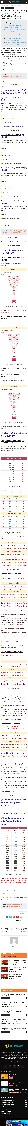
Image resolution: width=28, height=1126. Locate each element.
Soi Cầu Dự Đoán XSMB (7, 1104)
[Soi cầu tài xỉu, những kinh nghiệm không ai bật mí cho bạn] (4, 1083)
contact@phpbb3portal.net (16, 1062)
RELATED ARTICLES (8, 954)
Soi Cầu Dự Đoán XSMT (16, 5)
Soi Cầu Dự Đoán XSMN (5, 997)
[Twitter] (14, 1066)
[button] (26, 2)
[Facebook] (5, 1066)
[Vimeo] (18, 1066)
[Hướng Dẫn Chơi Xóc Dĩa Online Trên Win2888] (4, 1090)
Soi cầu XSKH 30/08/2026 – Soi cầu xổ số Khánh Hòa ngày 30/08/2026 (18, 969)
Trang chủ (3, 5)
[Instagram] (10, 1066)
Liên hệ (16, 1120)
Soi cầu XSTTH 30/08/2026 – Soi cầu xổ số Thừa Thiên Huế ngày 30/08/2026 (17, 962)
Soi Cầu (7, 5)
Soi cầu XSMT (4, 897)
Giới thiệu (12, 1120)
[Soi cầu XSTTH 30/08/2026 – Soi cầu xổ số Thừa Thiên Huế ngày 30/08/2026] (4, 962)
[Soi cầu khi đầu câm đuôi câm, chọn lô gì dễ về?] (4, 1076)
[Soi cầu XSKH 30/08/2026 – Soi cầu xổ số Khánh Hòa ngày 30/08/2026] (4, 969)
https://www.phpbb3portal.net (14, 904)
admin (3, 18)
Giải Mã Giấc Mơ (5, 1109)
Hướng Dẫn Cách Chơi (14, 1092)
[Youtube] (22, 1066)
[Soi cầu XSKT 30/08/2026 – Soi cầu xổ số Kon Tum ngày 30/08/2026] (4, 976)
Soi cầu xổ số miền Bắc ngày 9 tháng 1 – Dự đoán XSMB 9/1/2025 (21, 930)
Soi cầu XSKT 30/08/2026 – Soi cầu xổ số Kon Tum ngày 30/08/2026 (18, 976)
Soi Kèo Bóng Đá (5, 1113)
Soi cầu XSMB (17, 795)
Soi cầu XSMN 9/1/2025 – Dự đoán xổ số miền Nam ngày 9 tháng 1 (7, 930)
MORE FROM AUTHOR (9, 956)
